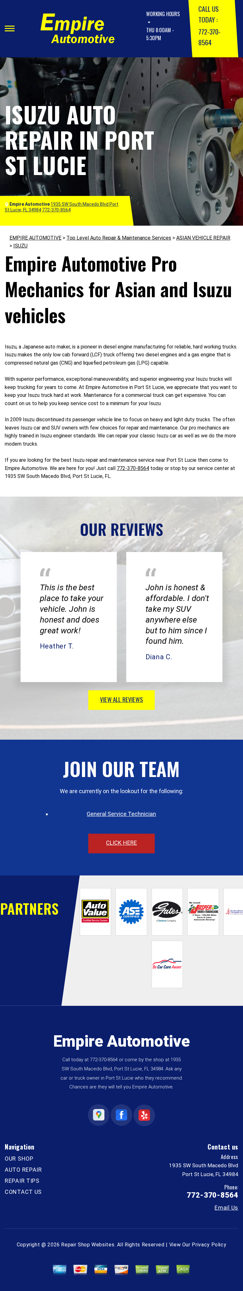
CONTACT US (23, 1191)
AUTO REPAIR (23, 1169)
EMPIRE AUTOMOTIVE (35, 238)
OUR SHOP (19, 1158)
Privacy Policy (209, 1245)
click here (121, 842)
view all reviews (121, 699)
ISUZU (20, 246)
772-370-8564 (133, 468)
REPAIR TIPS (22, 1180)
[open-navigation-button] (10, 28)
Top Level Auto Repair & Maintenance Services (118, 238)
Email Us (226, 1208)
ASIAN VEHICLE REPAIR (203, 238)
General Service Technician (121, 814)
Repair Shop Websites (87, 1245)
